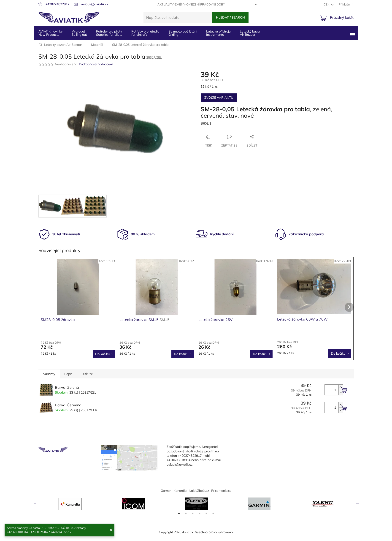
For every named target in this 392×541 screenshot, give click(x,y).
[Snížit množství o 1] (340, 392)
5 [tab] (206, 513)
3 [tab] (192, 513)
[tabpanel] (70, 504)
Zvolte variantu (218, 97)
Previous (35, 502)
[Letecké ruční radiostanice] (322, 503)
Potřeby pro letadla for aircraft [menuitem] (145, 33)
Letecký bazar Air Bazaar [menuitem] (250, 33)
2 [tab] (186, 513)
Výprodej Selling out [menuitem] (79, 33)
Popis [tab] (68, 374)
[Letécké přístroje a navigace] (259, 504)
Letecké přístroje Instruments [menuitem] (218, 33)
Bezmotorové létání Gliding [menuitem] (182, 33)
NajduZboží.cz (199, 491)
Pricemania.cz (221, 491)
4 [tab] (199, 513)
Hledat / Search (230, 17)
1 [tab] (179, 513)
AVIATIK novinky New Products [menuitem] (50, 33)
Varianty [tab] (49, 374)
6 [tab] (213, 513)
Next (357, 502)
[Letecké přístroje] (196, 504)
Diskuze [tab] (87, 374)
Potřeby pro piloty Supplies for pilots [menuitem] (109, 33)
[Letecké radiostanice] (133, 503)
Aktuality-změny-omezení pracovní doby (191, 4)
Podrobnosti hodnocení (96, 64)
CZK (327, 4)
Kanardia (180, 491)
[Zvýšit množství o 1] (340, 387)
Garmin (166, 491)
